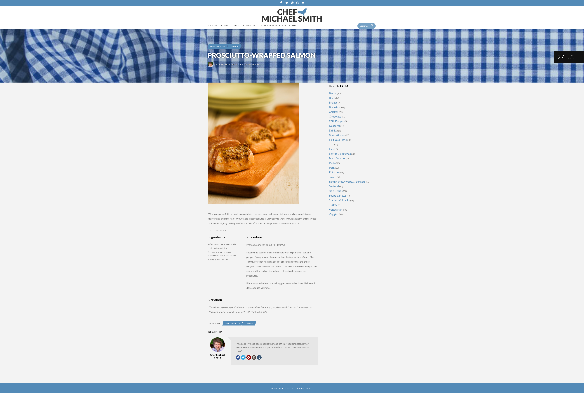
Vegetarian (335, 209)
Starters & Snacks (339, 200)
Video (237, 25)
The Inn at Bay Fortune (272, 25)
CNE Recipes (337, 121)
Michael (212, 25)
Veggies (334, 214)
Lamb (332, 149)
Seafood (234, 46)
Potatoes (334, 172)
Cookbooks (250, 25)
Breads (333, 102)
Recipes (224, 25)
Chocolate (335, 116)
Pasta (332, 163)
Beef (332, 98)
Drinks (333, 130)
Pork (332, 167)
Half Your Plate (338, 139)
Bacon (333, 93)
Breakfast (335, 107)
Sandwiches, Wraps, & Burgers (347, 181)
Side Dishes (336, 190)
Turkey (333, 204)
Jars (331, 144)
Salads (332, 177)
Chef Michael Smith (230, 64)
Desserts (334, 125)
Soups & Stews (337, 195)
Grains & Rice (337, 135)
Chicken (334, 111)
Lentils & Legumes (340, 153)
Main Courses (217, 46)
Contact (294, 25)
